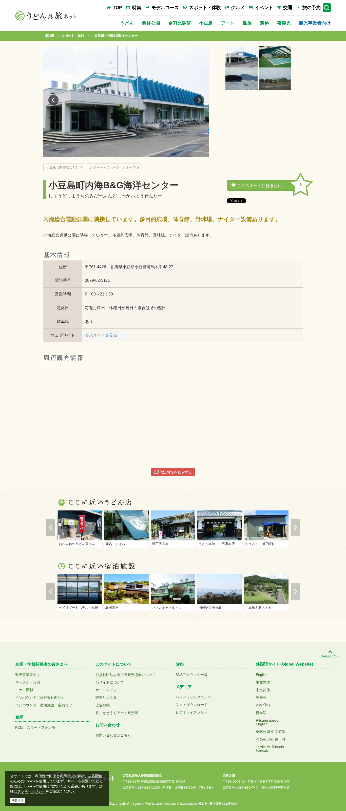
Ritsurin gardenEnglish (268, 722)
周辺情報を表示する (175, 472)
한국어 (261, 698)
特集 (136, 7)
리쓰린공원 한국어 (270, 739)
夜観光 (284, 23)
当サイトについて (109, 682)
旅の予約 (311, 7)
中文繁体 (263, 682)
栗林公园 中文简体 (270, 732)
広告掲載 (102, 705)
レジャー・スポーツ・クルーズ (113, 167)
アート (228, 23)
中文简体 (263, 690)
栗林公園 (151, 23)
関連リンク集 (106, 698)
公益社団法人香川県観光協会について (125, 675)
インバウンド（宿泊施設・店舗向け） (45, 705)
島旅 (247, 23)
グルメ (238, 7)
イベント (264, 7)
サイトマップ (106, 690)
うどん (127, 23)
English (261, 675)
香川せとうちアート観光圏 (116, 713)
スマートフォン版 (41, 727)
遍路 (264, 23)
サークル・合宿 (27, 682)
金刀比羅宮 (179, 23)
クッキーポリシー (31, 791)
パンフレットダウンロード (197, 697)
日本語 (261, 713)
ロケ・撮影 (24, 690)
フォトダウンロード (191, 705)
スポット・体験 (205, 7)
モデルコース (165, 7)
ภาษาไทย (263, 705)
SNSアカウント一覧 (191, 675)
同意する (18, 800)
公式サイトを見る (101, 335)
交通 (287, 7)
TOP (117, 7)
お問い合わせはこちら (113, 735)
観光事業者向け (315, 23)
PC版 (19, 727)
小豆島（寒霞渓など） (62, 167)
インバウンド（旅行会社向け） (40, 698)
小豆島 (206, 23)
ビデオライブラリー (191, 712)
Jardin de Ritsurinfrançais (270, 748)
